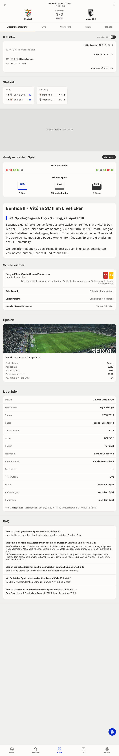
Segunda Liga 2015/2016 (59, 3)
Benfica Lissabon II (104, 453)
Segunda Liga (106, 407)
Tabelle (108, 26)
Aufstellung (65, 26)
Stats (88, 26)
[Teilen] (114, 4)
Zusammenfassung (17, 26)
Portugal (109, 446)
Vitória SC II (60, 253)
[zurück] (5, 4)
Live (44, 26)
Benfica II (40, 253)
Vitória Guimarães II (103, 461)
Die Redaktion (16, 507)
